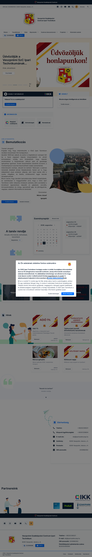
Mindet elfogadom (68, 293)
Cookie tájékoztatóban (55, 278)
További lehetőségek (53, 293)
